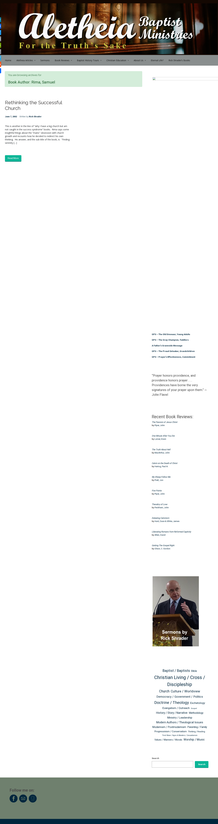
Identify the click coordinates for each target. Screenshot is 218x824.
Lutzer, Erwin (160, 439)
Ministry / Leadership (179, 717)
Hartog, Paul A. (161, 466)
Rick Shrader (35, 116)
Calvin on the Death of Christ (164, 463)
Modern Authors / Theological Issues (179, 722)
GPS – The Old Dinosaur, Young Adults (171, 334)
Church (164, 691)
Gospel (194, 708)
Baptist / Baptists (176, 671)
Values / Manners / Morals (168, 739)
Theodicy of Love (159, 504)
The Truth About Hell (161, 449)
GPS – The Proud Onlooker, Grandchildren (173, 351)
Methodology (196, 712)
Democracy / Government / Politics (179, 696)
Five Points (157, 490)
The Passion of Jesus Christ (164, 422)
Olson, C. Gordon (162, 548)
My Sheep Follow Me (161, 477)
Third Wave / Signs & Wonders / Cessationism (179, 735)
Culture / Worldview (185, 691)
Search (155, 758)
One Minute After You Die (163, 436)
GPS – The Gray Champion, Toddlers (170, 340)
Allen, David (160, 535)
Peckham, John (162, 507)
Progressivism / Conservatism (170, 731)
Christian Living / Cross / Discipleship (179, 681)
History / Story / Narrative (172, 712)
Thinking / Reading (196, 731)
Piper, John (160, 425)
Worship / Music (194, 739)
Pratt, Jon (159, 480)
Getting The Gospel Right (163, 545)
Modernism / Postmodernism (169, 727)
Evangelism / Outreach (176, 708)
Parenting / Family (197, 727)
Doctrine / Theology (171, 702)
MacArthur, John (162, 453)
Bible (194, 670)
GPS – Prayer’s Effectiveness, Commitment (173, 357)
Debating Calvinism (160, 518)
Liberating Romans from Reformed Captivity (171, 532)
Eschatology (197, 703)
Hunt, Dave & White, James (167, 521)
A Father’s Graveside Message (167, 345)
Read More (13, 158)
